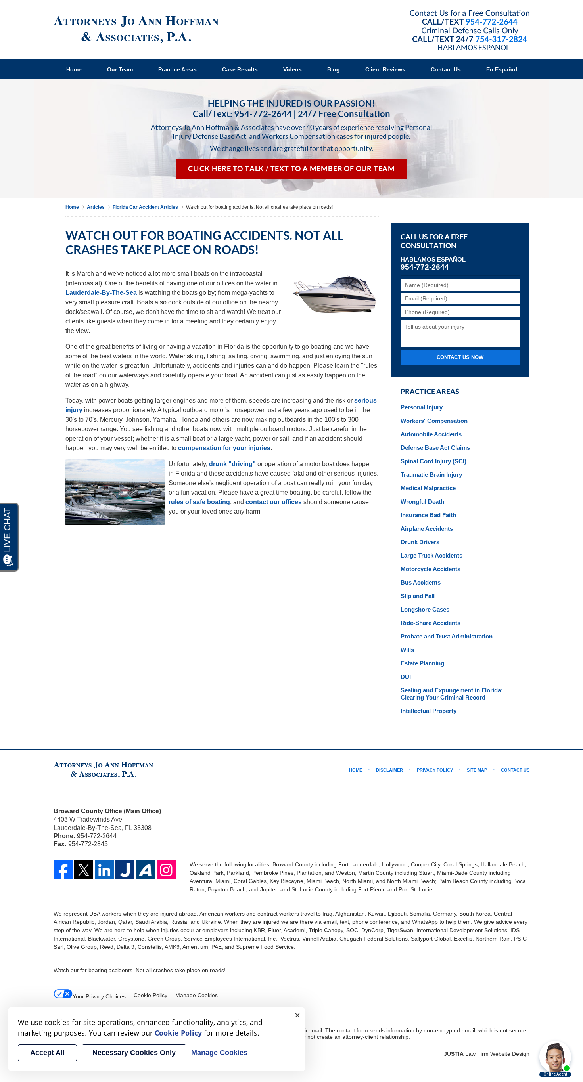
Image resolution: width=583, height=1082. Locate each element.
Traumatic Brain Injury (431, 474)
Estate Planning (422, 663)
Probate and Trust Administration (447, 636)
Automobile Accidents (431, 434)
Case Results (240, 69)
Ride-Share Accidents (430, 622)
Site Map (477, 770)
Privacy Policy (435, 770)
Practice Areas (177, 69)
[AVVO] (145, 869)
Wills (407, 649)
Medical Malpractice (428, 488)
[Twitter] (83, 869)
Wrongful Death (422, 501)
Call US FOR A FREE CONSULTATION (434, 241)
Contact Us (446, 69)
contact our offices (273, 502)
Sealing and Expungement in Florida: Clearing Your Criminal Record (452, 694)
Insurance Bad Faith (428, 515)
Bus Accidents (421, 582)
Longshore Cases (425, 609)
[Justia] (124, 869)
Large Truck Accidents (431, 555)
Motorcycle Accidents (430, 569)
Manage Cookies (196, 995)
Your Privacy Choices (99, 996)
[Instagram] (166, 869)
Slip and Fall (418, 596)
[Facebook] (63, 869)
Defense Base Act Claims (435, 447)
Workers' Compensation (434, 420)
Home (74, 69)
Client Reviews (385, 69)
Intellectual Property (428, 710)
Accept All (47, 1053)
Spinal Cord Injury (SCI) (433, 461)
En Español (501, 69)
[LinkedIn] (104, 869)
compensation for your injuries (224, 448)
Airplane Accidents (427, 528)
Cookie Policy (150, 995)
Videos (292, 69)
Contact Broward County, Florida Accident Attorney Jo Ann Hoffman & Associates (469, 27)
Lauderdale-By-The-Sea (101, 292)
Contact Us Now (460, 357)
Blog (333, 69)
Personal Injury (422, 407)
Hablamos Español (473, 47)
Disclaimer (389, 770)
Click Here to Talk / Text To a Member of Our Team (291, 168)
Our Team (120, 69)
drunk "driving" (232, 464)
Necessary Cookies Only (134, 1053)
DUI (406, 676)
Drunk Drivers (420, 542)
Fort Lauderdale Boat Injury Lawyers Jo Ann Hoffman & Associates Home (136, 30)
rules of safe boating (199, 502)
